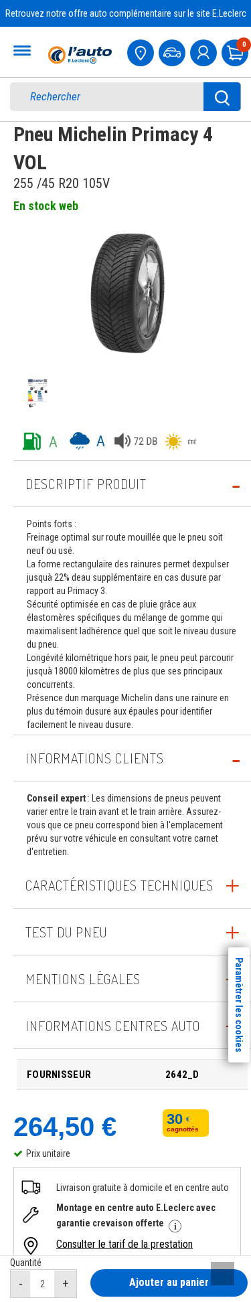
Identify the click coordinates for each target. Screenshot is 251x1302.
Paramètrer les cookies (239, 1004)
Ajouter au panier (169, 1282)
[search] (116, 96)
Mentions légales (83, 979)
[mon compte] (205, 51)
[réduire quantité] (21, 1284)
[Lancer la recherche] (222, 96)
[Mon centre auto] (142, 51)
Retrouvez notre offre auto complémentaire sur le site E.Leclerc (125, 13)
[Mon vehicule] (173, 51)
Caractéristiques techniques (119, 885)
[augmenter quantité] (65, 1284)
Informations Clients (94, 758)
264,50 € (64, 1126)
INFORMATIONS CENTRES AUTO (112, 1025)
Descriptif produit (86, 483)
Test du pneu (66, 932)
